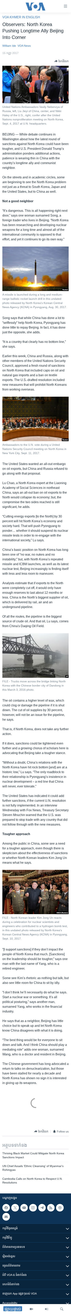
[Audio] (46, 1309)
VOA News (24, 45)
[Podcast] (60, 1208)
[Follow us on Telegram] (42, 1208)
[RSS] (51, 1208)
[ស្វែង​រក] (62, 1309)
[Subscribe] (6, 1216)
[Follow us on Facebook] (6, 1208)
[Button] (61, 61)
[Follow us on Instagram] (33, 1208)
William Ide (9, 45)
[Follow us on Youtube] (24, 1208)
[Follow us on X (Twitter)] (15, 1208)
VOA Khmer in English (21, 17)
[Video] (31, 1309)
